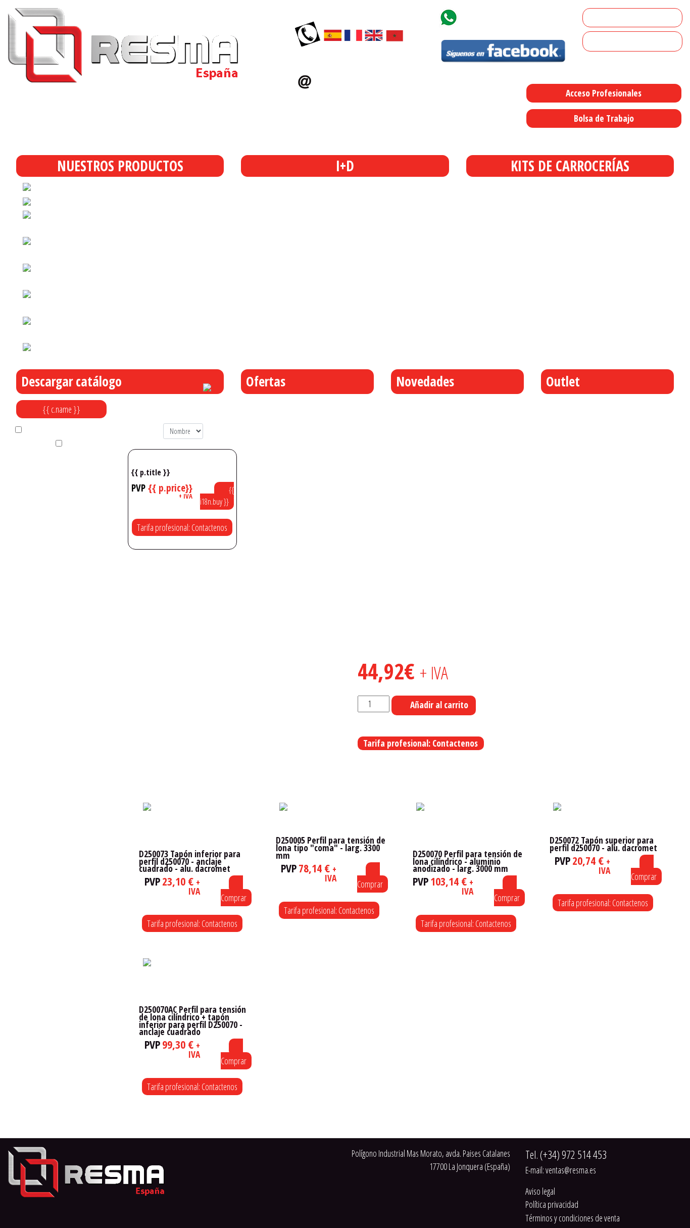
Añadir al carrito (439, 705)
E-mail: (560, 1170)
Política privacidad (551, 1204)
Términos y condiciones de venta (572, 1218)
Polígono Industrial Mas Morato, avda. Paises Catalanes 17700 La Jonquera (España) (415, 139)
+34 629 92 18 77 (498, 16)
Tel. (566, 1154)
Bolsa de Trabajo (604, 118)
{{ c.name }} (61, 409)
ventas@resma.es (359, 79)
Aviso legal (540, 1191)
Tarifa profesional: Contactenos (182, 527)
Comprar (234, 898)
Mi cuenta (602, 18)
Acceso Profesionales (604, 93)
